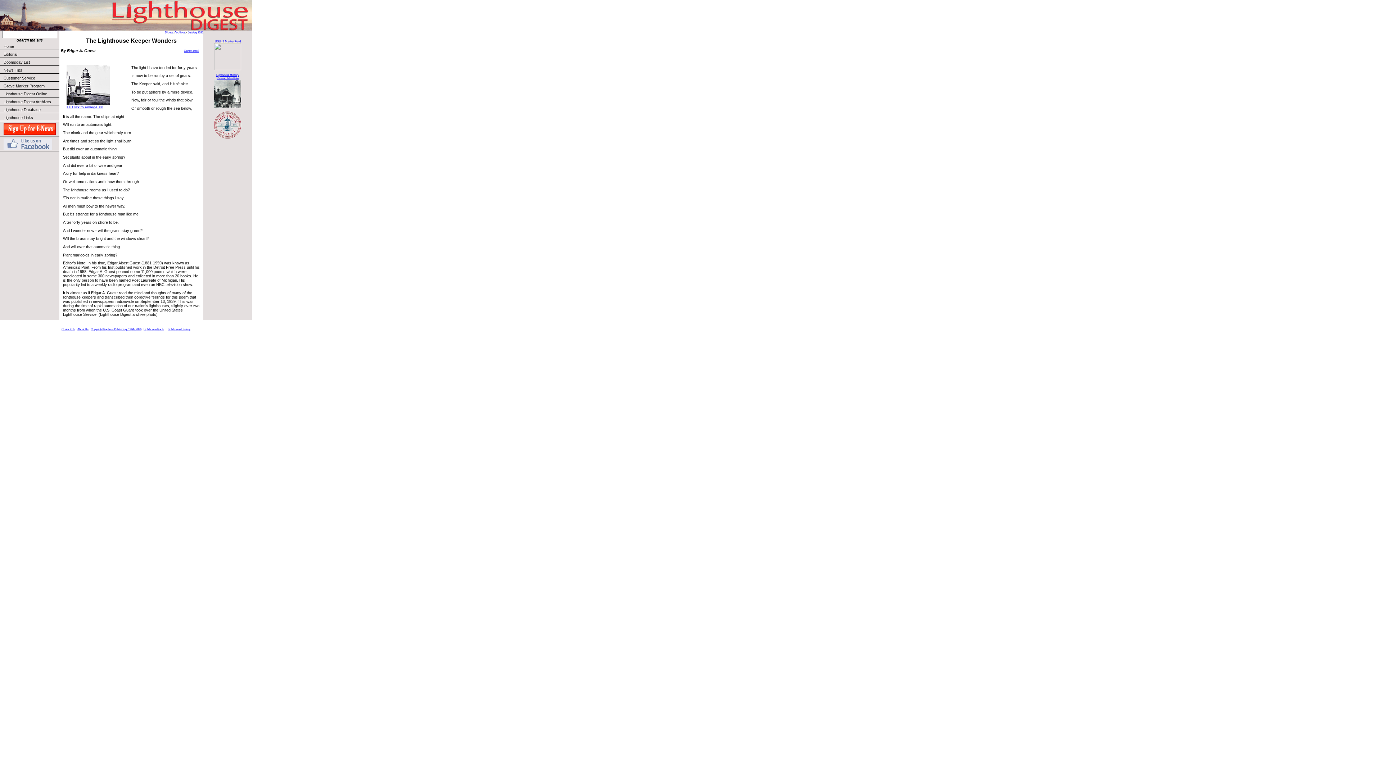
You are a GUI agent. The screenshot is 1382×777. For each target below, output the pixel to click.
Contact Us (68, 329)
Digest (169, 32)
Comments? (191, 51)
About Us (83, 329)
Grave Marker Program (24, 86)
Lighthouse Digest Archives (27, 102)
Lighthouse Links (18, 117)
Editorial (10, 54)
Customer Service (19, 78)
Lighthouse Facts (154, 329)
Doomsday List (17, 62)
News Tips (13, 70)
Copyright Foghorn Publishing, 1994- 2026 (116, 329)
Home (9, 46)
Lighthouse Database (22, 110)
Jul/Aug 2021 (195, 32)
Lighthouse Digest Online (25, 94)
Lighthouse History (179, 329)
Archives (180, 32)
